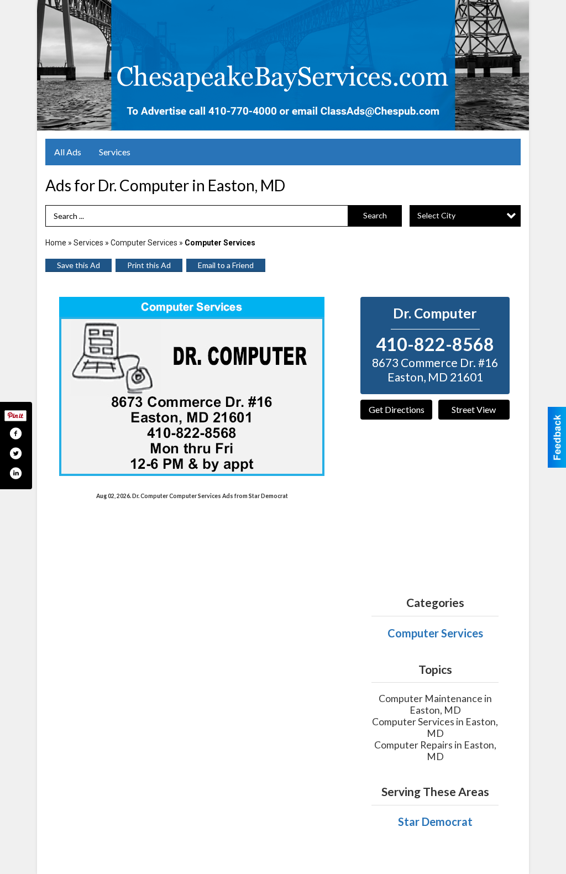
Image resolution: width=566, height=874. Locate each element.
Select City (436, 215)
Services (114, 151)
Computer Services (144, 242)
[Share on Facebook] (15, 433)
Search (375, 215)
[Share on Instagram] (15, 473)
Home (55, 242)
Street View (474, 409)
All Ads (67, 151)
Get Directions (396, 409)
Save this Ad (78, 265)
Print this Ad (149, 265)
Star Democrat (435, 821)
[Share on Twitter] (15, 453)
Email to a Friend (226, 265)
